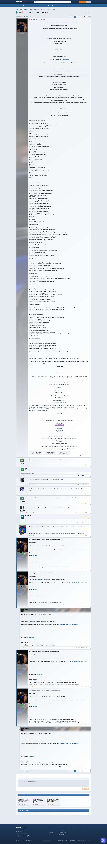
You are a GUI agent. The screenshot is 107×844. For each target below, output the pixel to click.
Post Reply (85, 788)
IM (61, 413)
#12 (21, 647)
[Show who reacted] (88, 456)
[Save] (87, 12)
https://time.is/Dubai (64, 59)
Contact (82, 830)
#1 (29, 455)
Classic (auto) (45, 841)
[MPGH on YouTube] (23, 836)
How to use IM (59, 62)
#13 (30, 686)
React (88, 606)
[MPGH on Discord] (17, 836)
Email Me (35, 555)
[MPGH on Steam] (26, 836)
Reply (77, 455)
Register (82, 1)
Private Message (67, 62)
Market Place (25, 9)
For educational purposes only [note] (84, 840)
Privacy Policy (61, 829)
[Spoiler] (38, 779)
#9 (29, 535)
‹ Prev (71, 16)
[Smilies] (42, 779)
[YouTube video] (40, 779)
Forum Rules (61, 830)
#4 (29, 484)
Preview (86, 778)
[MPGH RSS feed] (28, 836)
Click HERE (40, 562)
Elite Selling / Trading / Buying (34, 9)
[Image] (36, 779)
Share (82, 455)
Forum (21, 9)
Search (50, 834)
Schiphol (58, 408)
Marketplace (51, 832)
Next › (88, 16)
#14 (30, 724)
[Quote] (27, 779)
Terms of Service (62, 832)
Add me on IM (51, 62)
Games (50, 830)
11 (80, 16)
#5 (29, 493)
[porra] (25, 2)
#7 (29, 512)
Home (17, 9)
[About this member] (26, 35)
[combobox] (53, 2)
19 (84, 16)
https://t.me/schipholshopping (59, 402)
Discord (82, 829)
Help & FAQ (61, 834)
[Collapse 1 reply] (19, 472)
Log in (71, 830)
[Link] (34, 779)
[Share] (89, 12)
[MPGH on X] (20, 836)
